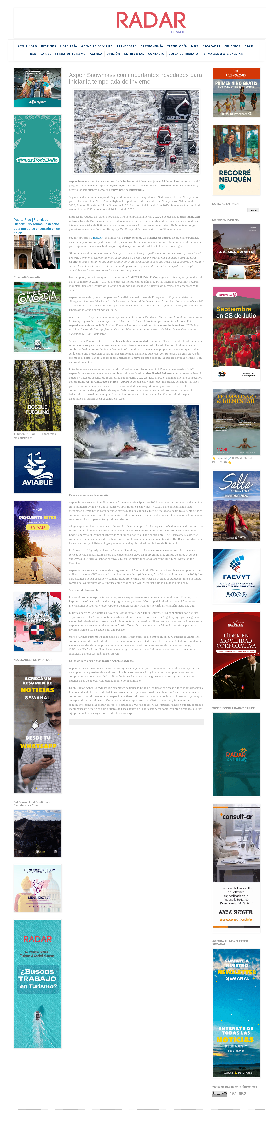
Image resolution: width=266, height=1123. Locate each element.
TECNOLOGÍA (177, 46)
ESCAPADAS (211, 46)
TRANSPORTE (126, 46)
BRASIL (249, 46)
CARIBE (45, 53)
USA (33, 53)
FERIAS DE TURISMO (70, 53)
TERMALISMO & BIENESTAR (222, 53)
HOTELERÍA (68, 46)
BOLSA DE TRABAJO (183, 53)
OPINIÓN (113, 53)
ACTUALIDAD (27, 46)
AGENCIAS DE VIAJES (97, 46)
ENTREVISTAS (134, 53)
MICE (195, 46)
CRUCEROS (232, 46)
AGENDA (96, 53)
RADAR (98, 237)
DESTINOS (48, 46)
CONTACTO (156, 53)
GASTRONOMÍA (151, 46)
